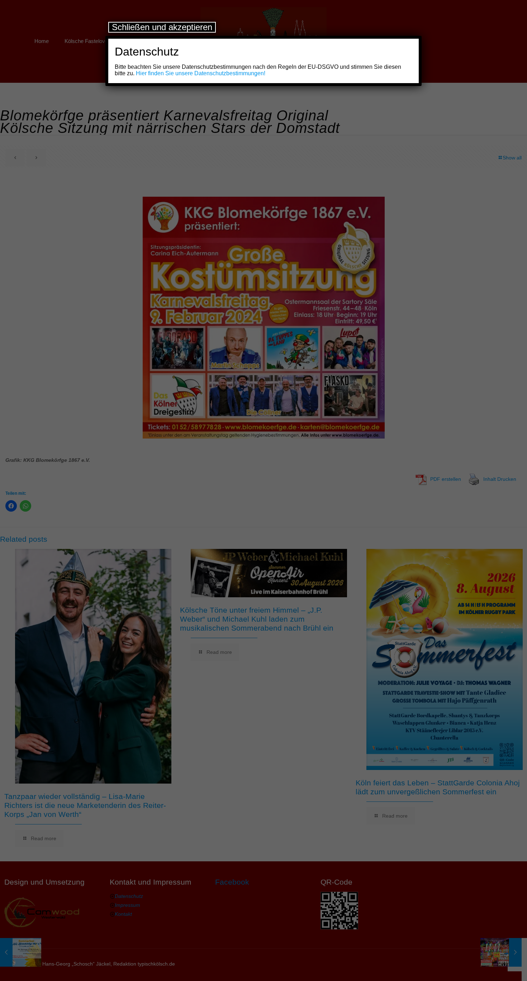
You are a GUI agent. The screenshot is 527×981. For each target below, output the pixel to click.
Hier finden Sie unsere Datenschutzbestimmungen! (200, 73)
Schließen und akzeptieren (162, 27)
